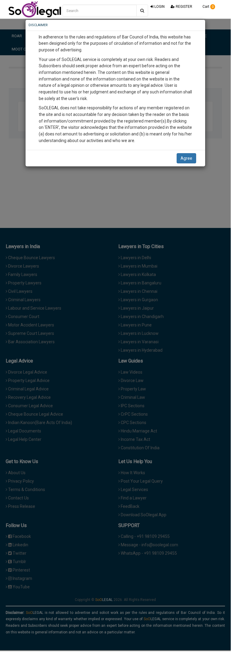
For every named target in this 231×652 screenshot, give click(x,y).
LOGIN (159, 7)
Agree (186, 158)
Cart (208, 7)
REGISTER (183, 7)
